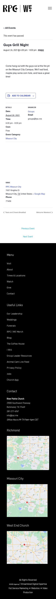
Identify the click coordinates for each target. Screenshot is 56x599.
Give (9, 287)
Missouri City (11, 138)
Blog (9, 337)
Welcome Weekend (43, 212)
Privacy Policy (14, 368)
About (10, 269)
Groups (31, 111)
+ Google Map (39, 193)
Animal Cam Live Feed (18, 362)
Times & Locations (16, 275)
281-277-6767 (13, 411)
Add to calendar (21, 95)
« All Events (9, 27)
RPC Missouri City (13, 186)
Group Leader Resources (19, 356)
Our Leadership (14, 313)
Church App (13, 380)
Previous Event (28, 228)
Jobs (9, 374)
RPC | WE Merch (15, 331)
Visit (9, 263)
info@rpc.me (12, 415)
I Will (9, 350)
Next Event (28, 236)
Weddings (12, 319)
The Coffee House (15, 344)
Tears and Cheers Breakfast (15, 212)
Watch (10, 281)
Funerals (11, 325)
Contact (11, 293)
